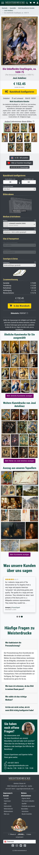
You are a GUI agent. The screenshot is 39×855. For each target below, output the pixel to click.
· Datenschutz (7, 806)
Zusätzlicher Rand (8, 186)
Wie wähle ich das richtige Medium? (16, 698)
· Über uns (6, 814)
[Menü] (2, 3)
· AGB (4, 804)
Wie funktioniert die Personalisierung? (13, 644)
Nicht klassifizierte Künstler (26, 8)
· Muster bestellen (26, 814)
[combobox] (19, 189)
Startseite (4, 8)
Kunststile (13, 8)
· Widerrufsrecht (8, 809)
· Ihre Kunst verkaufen (27, 801)
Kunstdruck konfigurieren (21, 91)
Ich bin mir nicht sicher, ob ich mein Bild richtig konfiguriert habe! (19, 709)
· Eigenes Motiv (25, 798)
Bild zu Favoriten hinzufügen (21, 163)
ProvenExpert (16, 607)
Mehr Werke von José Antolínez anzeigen (19, 461)
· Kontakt (6, 798)
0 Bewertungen (24, 167)
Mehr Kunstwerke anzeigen (19, 554)
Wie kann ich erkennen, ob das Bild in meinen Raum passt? (19, 687)
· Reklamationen (8, 811)
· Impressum (7, 801)
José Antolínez (8, 10)
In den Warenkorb (20, 306)
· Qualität (23, 804)
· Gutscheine (24, 811)
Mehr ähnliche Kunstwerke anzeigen (19, 396)
